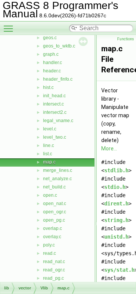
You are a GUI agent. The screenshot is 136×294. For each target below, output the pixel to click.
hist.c (48, 87)
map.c (49, 162)
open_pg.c (54, 220)
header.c (52, 71)
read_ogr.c (54, 270)
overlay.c (52, 236)
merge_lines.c (57, 170)
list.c (47, 153)
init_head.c (54, 95)
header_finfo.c (58, 79)
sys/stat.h (119, 270)
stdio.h (114, 187)
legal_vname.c (58, 120)
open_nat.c (54, 203)
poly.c (49, 245)
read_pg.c (53, 278)
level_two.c (54, 137)
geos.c (50, 37)
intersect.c (53, 104)
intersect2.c (54, 112)
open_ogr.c (54, 211)
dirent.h (116, 204)
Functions (125, 39)
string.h (116, 220)
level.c (49, 129)
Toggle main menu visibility (10, 28)
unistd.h (116, 237)
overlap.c (52, 228)
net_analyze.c (57, 178)
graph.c (51, 54)
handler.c (52, 62)
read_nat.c (54, 261)
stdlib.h (116, 170)
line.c (48, 145)
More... (109, 148)
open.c (50, 195)
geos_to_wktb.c (59, 46)
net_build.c (54, 187)
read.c (49, 253)
